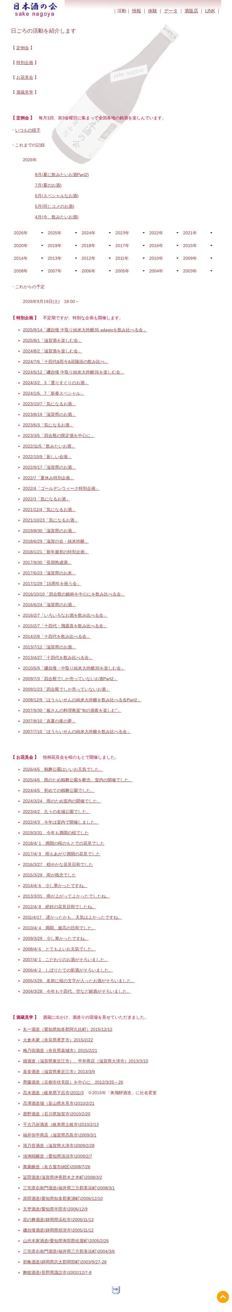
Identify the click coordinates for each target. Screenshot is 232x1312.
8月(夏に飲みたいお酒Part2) (62, 174)
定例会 (22, 47)
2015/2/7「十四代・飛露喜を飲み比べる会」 (65, 625)
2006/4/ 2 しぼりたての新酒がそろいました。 (68, 970)
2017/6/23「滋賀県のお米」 (49, 573)
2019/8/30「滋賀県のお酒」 (49, 530)
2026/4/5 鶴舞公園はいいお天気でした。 (63, 769)
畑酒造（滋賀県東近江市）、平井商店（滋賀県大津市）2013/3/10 (85, 1061)
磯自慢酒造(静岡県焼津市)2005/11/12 (58, 1230)
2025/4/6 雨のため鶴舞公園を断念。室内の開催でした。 (78, 779)
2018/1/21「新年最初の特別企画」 (56, 551)
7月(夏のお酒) (48, 185)
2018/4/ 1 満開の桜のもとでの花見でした (64, 843)
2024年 (88, 232)
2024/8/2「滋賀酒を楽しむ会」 (52, 351)
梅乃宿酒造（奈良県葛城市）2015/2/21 (60, 1050)
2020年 (21, 245)
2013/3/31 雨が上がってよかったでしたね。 (66, 896)
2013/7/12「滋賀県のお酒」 (49, 647)
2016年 (156, 245)
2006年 (88, 271)
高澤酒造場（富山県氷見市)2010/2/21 (59, 1103)
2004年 (156, 271)
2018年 (88, 245)
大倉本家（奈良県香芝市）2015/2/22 (58, 1039)
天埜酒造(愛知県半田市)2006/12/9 (55, 1209)
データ (171, 10)
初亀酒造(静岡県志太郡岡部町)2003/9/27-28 (65, 1261)
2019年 (55, 245)
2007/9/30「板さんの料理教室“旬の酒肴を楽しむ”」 (72, 710)
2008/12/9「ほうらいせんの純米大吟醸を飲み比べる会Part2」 (82, 699)
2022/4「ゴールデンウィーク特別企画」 (61, 488)
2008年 (21, 271)
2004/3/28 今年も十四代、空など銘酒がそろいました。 (77, 991)
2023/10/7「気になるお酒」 (49, 403)
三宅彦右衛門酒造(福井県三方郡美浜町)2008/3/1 (69, 1187)
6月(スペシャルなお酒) (57, 195)
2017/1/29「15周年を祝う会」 (52, 583)
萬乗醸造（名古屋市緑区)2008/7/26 (56, 1166)
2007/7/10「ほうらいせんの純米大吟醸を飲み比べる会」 (77, 731)
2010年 (156, 258)
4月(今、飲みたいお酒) (57, 216)
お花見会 (24, 77)
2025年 (55, 232)
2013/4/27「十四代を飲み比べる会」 (58, 657)
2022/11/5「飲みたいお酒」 (49, 446)
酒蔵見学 (24, 92)
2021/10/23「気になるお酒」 (51, 520)
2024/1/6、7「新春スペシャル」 (54, 393)
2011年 (122, 258)
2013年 (55, 258)
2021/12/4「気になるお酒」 (49, 509)
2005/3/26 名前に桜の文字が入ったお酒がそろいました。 (79, 980)
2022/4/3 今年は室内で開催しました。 (61, 822)
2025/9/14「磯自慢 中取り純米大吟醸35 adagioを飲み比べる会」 (85, 329)
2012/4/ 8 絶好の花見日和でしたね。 (59, 906)
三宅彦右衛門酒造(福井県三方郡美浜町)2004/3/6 (69, 1251)
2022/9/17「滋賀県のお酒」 (49, 467)
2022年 (156, 232)
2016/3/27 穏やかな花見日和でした (58, 864)
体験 (152, 10)
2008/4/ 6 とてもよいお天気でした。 (59, 949)
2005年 (122, 271)
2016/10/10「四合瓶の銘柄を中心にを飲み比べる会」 (74, 594)
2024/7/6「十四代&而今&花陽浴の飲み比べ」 (66, 361)
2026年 (21, 232)
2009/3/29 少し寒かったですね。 (56, 938)
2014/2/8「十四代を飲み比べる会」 (57, 636)
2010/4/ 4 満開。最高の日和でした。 (59, 927)
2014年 (21, 258)
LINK (210, 10)
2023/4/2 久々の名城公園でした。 (57, 811)
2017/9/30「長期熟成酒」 (47, 562)
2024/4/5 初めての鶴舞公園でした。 (59, 790)
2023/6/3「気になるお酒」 (48, 425)
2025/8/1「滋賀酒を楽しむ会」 (52, 340)
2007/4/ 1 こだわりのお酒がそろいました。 (66, 959)
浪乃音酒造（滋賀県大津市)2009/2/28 (59, 1145)
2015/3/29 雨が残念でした (49, 875)
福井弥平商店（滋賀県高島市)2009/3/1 (59, 1135)
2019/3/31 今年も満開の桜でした (56, 832)
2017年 (122, 245)
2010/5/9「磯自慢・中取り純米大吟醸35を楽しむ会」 (74, 668)
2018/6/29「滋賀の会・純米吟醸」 (56, 541)
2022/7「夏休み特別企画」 (48, 477)
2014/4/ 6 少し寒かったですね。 (55, 885)
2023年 (122, 232)
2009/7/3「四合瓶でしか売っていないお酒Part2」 (70, 678)
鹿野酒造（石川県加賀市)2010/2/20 (56, 1113)
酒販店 (191, 10)
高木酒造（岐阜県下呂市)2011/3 (53, 1092)
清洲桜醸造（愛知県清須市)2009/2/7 (57, 1156)
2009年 (190, 258)
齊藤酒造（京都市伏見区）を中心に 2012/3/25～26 (73, 1082)
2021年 (190, 232)
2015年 (190, 245)
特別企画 (24, 62)
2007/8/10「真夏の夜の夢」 (49, 721)
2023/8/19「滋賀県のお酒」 (49, 414)
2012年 (88, 258)
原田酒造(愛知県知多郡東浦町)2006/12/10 (63, 1198)
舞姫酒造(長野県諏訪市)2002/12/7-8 (57, 1272)
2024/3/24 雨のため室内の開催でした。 (62, 801)
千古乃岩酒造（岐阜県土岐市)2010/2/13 (61, 1124)
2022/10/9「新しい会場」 (47, 456)
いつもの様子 (27, 130)
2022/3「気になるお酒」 (46, 499)
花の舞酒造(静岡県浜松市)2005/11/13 (58, 1219)
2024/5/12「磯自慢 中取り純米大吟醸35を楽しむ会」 (73, 372)
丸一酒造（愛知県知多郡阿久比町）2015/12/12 (67, 1029)
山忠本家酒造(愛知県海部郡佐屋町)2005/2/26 (66, 1240)
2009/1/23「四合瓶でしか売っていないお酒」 (66, 689)
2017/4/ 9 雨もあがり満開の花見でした (61, 853)
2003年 (190, 271)
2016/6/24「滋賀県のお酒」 (49, 604)
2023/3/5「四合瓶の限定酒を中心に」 (59, 435)
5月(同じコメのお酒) (54, 206)
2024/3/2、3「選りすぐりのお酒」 (56, 382)
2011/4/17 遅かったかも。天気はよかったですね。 (72, 917)
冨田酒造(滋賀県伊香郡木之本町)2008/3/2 (62, 1177)
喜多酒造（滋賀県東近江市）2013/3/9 (59, 1071)
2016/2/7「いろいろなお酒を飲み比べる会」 (65, 615)
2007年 (55, 271)
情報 (136, 10)
